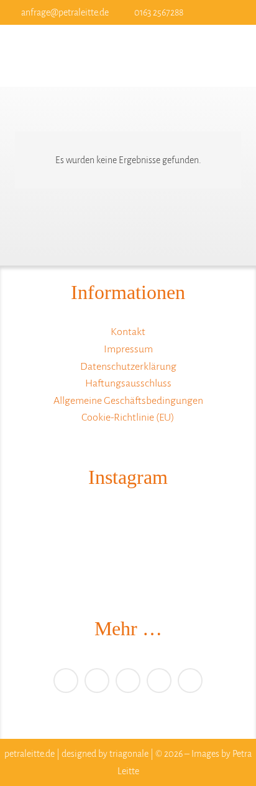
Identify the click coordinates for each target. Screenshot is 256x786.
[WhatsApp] (190, 680)
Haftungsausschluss (128, 383)
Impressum (128, 349)
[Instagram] (227, 12)
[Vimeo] (97, 680)
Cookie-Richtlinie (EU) (128, 417)
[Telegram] (159, 680)
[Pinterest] (128, 680)
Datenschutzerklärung (128, 366)
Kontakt (128, 331)
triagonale (129, 754)
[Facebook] (207, 12)
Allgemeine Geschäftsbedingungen (128, 400)
